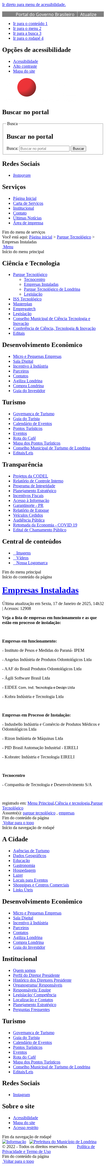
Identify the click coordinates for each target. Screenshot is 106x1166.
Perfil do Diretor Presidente (36, 975)
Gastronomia (24, 865)
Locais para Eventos (30, 880)
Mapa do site (24, 71)
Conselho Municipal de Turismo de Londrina (51, 448)
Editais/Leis (23, 453)
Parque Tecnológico (74, 237)
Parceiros (21, 371)
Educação (21, 860)
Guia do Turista (26, 418)
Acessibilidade (25, 61)
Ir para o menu (27, 28)
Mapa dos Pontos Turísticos (36, 443)
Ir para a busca (27, 33)
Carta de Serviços (28, 203)
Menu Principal (40, 803)
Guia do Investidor (29, 390)
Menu (7, 246)
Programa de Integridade (34, 485)
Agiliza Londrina (27, 381)
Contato (20, 213)
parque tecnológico (39, 813)
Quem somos (24, 970)
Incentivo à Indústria (30, 366)
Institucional (23, 208)
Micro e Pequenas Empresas (37, 356)
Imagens (23, 553)
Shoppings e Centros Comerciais (41, 885)
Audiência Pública (29, 520)
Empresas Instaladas (41, 284)
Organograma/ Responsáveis (37, 985)
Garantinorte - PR (28, 505)
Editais (19, 333)
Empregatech (24, 308)
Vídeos (22, 558)
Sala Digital (23, 361)
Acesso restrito (25, 1127)
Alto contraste (25, 66)
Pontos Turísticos (27, 428)
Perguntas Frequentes (31, 1009)
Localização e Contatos (33, 999)
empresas (66, 813)
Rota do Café (24, 438)
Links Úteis (23, 890)
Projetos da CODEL (30, 476)
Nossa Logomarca (31, 562)
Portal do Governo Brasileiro (45, 14)
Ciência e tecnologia (72, 803)
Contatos (20, 376)
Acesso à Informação (31, 500)
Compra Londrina (28, 385)
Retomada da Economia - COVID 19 (45, 525)
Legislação (33, 294)
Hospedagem (24, 870)
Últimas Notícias (27, 218)
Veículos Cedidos (28, 515)
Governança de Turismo (33, 413)
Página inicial (40, 237)
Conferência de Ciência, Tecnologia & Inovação (54, 328)
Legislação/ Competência (34, 995)
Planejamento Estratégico (34, 490)
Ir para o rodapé (28, 38)
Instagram (21, 1094)
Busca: (13, 148)
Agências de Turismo (31, 850)
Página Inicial (24, 198)
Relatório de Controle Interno (38, 481)
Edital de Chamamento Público (39, 530)
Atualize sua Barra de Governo (56, 17)
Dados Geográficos (29, 855)
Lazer (18, 875)
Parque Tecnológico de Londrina (52, 289)
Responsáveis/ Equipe (32, 990)
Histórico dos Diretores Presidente (42, 980)
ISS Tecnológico (27, 299)
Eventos (20, 433)
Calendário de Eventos (32, 423)
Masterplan (22, 304)
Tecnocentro (34, 279)
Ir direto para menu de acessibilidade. (34, 4)
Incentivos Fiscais (28, 495)
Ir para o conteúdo (30, 23)
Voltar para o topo (18, 822)
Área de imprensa (28, 223)
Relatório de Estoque (31, 510)
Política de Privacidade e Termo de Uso (48, 1149)
